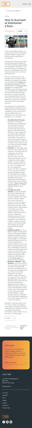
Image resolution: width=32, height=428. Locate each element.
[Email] (16, 363)
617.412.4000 (6, 386)
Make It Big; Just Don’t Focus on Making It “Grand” (11, 327)
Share (20, 31)
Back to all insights (14, 11)
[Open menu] (30, 4)
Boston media (17, 258)
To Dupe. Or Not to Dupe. (23, 327)
